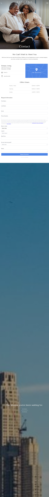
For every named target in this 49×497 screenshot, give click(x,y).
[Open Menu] (47, 3)
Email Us (5, 72)
